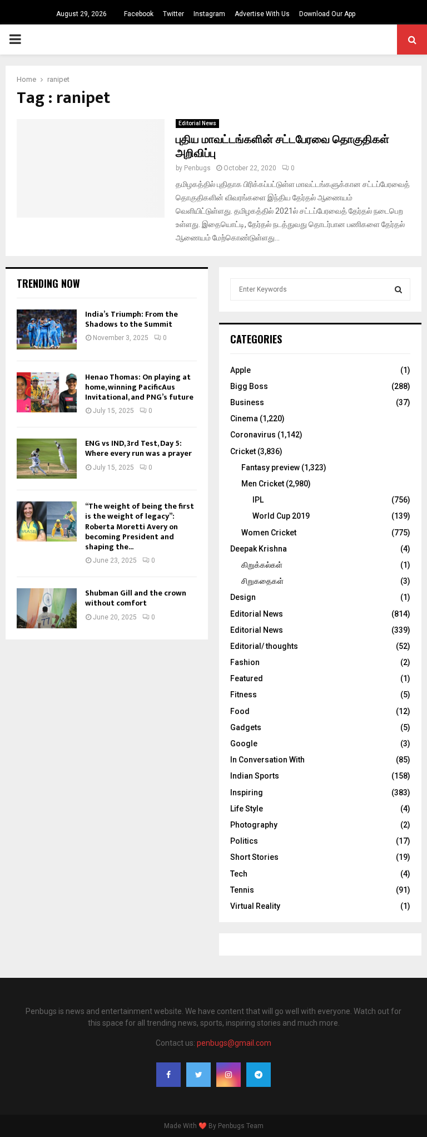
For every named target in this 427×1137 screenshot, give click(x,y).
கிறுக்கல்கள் (261, 564)
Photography (253, 824)
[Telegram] (258, 1074)
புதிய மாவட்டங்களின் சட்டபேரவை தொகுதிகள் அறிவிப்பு (282, 146)
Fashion (245, 662)
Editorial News (197, 123)
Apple (240, 370)
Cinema (244, 418)
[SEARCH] (398, 289)
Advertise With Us (262, 14)
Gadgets (245, 727)
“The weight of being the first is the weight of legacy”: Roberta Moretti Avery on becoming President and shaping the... (139, 526)
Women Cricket (268, 532)
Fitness (243, 694)
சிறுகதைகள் (262, 581)
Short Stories (254, 857)
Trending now (48, 283)
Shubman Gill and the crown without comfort (135, 598)
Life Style (246, 808)
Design (243, 597)
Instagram (209, 14)
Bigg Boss (249, 386)
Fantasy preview (270, 467)
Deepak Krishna (258, 548)
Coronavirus (253, 434)
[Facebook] (168, 1074)
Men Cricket (262, 483)
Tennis (242, 889)
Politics (244, 840)
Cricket (243, 451)
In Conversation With (267, 759)
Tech (238, 873)
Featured (246, 678)
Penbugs (197, 168)
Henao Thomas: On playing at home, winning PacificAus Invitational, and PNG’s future (139, 387)
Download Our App (327, 14)
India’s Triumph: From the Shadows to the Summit (131, 319)
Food (240, 711)
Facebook (138, 14)
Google (243, 743)
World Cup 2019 (281, 515)
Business (247, 402)
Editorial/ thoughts (264, 646)
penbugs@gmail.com (234, 1042)
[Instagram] (228, 1074)
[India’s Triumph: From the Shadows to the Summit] (47, 329)
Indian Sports (254, 775)
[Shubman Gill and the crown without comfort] (47, 608)
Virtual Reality (255, 906)
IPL (258, 499)
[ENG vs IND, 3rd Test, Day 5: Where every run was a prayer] (47, 459)
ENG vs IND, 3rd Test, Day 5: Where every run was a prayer (138, 448)
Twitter (173, 14)
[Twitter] (198, 1074)
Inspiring (246, 792)
